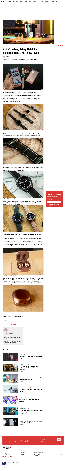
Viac (56, 1)
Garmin (21, 1)
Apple (17, 1)
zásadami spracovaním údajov (50, 441)
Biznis (53, 1)
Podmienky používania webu (38, 452)
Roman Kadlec (21, 359)
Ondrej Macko (9, 56)
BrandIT (22, 454)
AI (42, 1)
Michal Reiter (22, 413)
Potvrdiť (54, 202)
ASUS (40, 1)
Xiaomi (30, 1)
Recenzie (9, 1)
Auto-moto (35, 1)
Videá (13, 1)
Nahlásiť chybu (6, 324)
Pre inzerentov (23, 452)
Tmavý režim (59, 454)
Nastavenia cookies (37, 458)
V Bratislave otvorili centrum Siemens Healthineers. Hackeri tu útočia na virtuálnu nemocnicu (30, 368)
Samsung (25, 1)
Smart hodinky (47, 1)
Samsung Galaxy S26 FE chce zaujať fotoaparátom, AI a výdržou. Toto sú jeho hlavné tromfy (31, 389)
